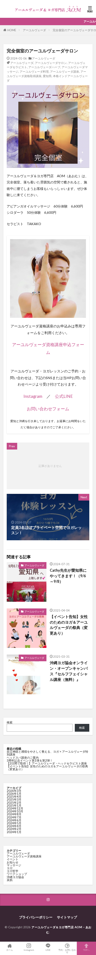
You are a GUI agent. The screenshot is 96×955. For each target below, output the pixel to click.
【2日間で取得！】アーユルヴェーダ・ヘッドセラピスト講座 (47, 763)
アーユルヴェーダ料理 (34, 71)
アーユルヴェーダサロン (51, 63)
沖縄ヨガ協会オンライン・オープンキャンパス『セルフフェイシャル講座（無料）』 (69, 671)
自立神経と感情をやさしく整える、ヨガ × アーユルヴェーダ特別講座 (47, 753)
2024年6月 (14, 820)
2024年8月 (14, 814)
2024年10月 (15, 811)
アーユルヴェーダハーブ (44, 67)
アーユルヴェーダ (34, 30)
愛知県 (47, 76)
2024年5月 (14, 823)
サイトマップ (67, 917)
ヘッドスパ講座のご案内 (23, 757)
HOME (11, 30)
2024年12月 (15, 808)
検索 (10, 722)
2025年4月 (14, 796)
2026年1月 (14, 793)
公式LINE (64, 396)
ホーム (9, 950)
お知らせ (12, 862)
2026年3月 (14, 791)
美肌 (10, 880)
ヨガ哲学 (12, 871)
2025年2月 (14, 802)
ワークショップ (17, 874)
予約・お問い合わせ (67, 951)
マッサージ (14, 865)
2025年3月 (14, 799)
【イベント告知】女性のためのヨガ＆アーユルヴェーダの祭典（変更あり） (69, 624)
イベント (12, 859)
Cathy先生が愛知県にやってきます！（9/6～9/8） (68, 576)
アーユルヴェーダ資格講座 (24, 856)
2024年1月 (14, 832)
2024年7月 (14, 817)
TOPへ (86, 950)
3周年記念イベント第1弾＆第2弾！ (30, 760)
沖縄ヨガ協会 (15, 877)
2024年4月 (14, 826)
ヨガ (10, 868)
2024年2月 (14, 829)
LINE (48, 950)
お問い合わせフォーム (48, 408)
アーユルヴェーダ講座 (64, 71)
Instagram (32, 396)
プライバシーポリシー (35, 917)
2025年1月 (14, 805)
